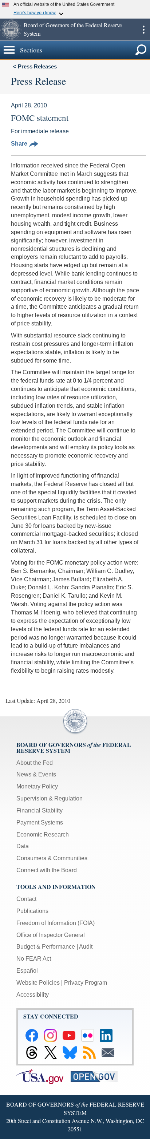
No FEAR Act (33, 959)
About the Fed (34, 763)
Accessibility (32, 995)
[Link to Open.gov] (97, 1076)
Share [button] (19, 144)
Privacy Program (85, 983)
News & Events (36, 774)
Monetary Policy (37, 786)
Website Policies (38, 983)
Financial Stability (39, 810)
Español (27, 971)
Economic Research (42, 834)
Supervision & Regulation (49, 798)
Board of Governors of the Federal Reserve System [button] (73, 29)
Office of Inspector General (50, 935)
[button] (11, 29)
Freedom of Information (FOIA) (55, 923)
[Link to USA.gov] (43, 1076)
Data (22, 846)
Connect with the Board (46, 870)
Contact (26, 899)
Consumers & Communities (51, 858)
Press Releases (37, 66)
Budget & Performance (45, 947)
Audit (85, 947)
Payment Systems (39, 822)
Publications (32, 911)
